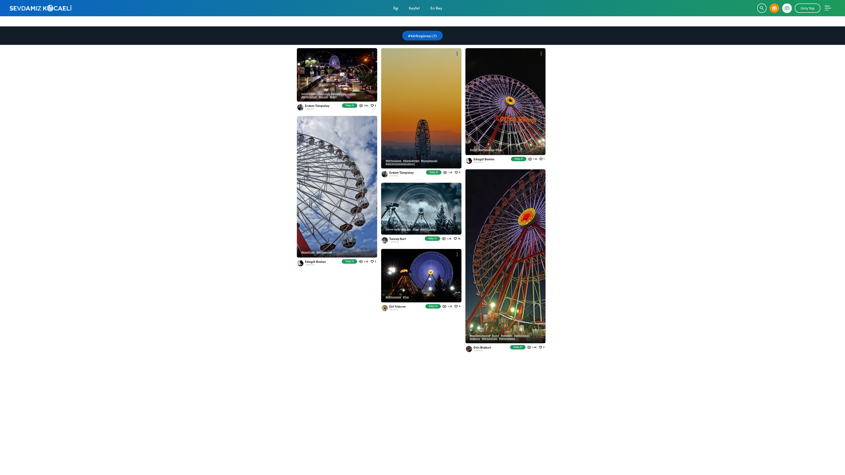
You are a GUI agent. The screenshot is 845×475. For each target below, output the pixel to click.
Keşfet (414, 8)
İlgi (395, 8)
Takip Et (349, 105)
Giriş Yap (808, 8)
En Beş (436, 8)
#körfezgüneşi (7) (422, 35)
